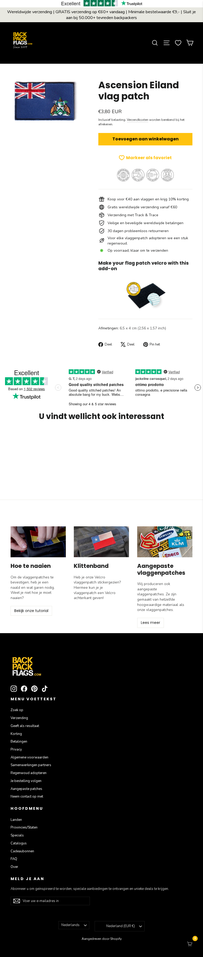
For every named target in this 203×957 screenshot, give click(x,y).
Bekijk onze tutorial (31, 610)
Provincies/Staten (24, 827)
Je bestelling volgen (26, 781)
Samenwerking (31, 765)
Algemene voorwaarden (29, 757)
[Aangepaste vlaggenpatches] (164, 541)
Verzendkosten (137, 120)
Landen (16, 819)
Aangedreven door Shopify (102, 939)
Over (14, 866)
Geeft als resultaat (25, 726)
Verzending (19, 718)
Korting (16, 733)
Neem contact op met (27, 796)
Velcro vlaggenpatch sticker (91, 580)
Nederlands (70, 925)
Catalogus (19, 843)
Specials (17, 835)
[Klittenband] (101, 541)
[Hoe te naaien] (38, 541)
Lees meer (150, 622)
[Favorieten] (178, 42)
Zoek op (17, 710)
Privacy (16, 749)
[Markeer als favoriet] (34, 440)
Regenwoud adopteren (29, 773)
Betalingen (19, 741)
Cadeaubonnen (22, 851)
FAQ (14, 859)
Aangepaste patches (26, 788)
